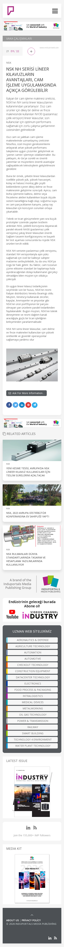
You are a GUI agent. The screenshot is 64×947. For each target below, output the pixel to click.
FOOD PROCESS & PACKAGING (32, 689)
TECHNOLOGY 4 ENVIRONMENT (33, 739)
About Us (12, 920)
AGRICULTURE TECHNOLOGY (32, 646)
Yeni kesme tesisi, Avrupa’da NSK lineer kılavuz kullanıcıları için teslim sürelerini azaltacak (28, 472)
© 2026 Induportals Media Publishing (31, 923)
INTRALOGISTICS (33, 696)
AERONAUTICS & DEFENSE (33, 640)
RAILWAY (32, 727)
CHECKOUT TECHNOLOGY (32, 665)
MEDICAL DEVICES (33, 702)
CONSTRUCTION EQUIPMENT (32, 671)
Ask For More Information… (27, 393)
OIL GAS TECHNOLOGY (32, 714)
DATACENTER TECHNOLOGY (33, 677)
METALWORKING (33, 708)
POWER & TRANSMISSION (32, 721)
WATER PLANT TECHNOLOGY (32, 745)
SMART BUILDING (32, 733)
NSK (8, 62)
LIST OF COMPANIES (18, 927)
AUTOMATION (32, 652)
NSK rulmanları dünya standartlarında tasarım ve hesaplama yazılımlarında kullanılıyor (26, 559)
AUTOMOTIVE (33, 658)
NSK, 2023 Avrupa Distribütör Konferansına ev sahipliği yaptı (27, 514)
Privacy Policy (31, 920)
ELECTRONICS (32, 683)
